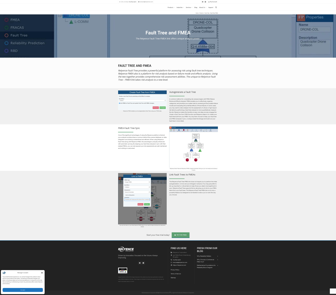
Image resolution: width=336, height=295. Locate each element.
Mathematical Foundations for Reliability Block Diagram (206, 266)
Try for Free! (181, 235)
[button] (42, 273)
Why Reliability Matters (204, 256)
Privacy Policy (175, 270)
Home (197, 13)
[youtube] (203, 1)
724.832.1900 (177, 260)
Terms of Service (176, 274)
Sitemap (173, 278)
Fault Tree (207, 13)
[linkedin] (205, 1)
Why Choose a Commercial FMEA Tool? (205, 261)
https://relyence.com (179, 265)
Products (202, 13)
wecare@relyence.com (146, 1)
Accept (22, 290)
